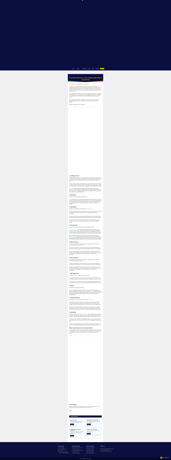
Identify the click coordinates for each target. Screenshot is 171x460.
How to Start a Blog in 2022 (91, 447)
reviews (92, 291)
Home (73, 68)
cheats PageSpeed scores (83, 314)
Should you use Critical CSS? (92, 429)
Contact (97, 68)
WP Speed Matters (89, 208)
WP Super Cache (74, 273)
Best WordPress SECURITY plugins (78, 450)
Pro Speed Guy (61, 450)
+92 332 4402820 (61, 447)
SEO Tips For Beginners (90, 451)
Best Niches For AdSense (90, 450)
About (93, 68)
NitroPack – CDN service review (77, 447)
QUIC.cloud (71, 188)
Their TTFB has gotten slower (74, 229)
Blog (89, 68)
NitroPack (73, 312)
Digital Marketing (90, 425)
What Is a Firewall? (73, 420)
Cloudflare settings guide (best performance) (75, 430)
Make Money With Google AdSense (93, 420)
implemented (73, 236)
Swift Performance (75, 297)
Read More (72, 424)
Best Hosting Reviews (76, 451)
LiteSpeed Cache (74, 175)
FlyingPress (73, 207)
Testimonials (84, 68)
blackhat (99, 323)
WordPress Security (74, 425)
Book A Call (102, 68)
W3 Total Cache (74, 242)
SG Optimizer (73, 225)
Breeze (72, 285)
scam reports (91, 299)
